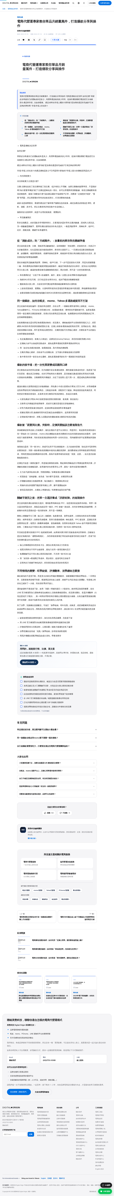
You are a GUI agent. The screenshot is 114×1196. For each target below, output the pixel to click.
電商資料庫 (98, 1139)
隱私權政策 (93, 1191)
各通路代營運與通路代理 (45, 1132)
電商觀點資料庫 (64, 3)
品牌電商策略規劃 (43, 1122)
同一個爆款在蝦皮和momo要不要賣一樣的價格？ (37, 738)
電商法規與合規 (100, 1145)
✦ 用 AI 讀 (55, 40)
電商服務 (34, 3)
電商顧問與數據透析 (43, 1118)
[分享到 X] (34, 40)
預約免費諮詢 (99, 1162)
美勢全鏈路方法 (81, 1125)
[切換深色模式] (84, 3)
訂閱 (30, 1134)
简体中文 (62, 1178)
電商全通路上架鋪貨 (43, 1125)
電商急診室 (98, 1118)
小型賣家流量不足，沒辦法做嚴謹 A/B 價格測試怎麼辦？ (57, 763)
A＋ (75, 40)
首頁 (3, 9)
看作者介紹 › (32, 838)
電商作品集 (79, 1115)
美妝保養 (25, 899)
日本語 (49, 1178)
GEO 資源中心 (80, 1145)
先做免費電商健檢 (42, 1092)
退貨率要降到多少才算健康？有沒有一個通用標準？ (57, 786)
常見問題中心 (99, 1159)
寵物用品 (45, 899)
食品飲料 (54, 899)
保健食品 (35, 899)
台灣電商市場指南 (101, 1132)
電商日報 (79, 1149)
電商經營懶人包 (100, 1128)
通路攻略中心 (80, 1139)
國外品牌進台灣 (62, 1125)
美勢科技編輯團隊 (23, 31)
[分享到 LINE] (23, 40)
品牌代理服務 (61, 1118)
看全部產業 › (65, 899)
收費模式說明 (80, 1122)
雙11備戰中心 (80, 1152)
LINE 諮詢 (92, 3)
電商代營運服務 (42, 1115)
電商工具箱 (98, 1112)
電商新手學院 (99, 1115)
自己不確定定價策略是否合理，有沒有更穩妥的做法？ (57, 778)
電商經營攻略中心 (81, 1142)
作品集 (53, 3)
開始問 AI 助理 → (29, 662)
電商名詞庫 (98, 1152)
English (43, 1178)
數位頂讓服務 (61, 1115)
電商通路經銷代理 (43, 1112)
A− (70, 40)
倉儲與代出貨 (41, 1128)
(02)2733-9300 (7, 1122)
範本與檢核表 (99, 1135)
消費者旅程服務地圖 (82, 1128)
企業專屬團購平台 (62, 1132)
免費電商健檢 (105, 3)
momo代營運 (38, 890)
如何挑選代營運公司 (101, 1142)
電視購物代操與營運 (63, 1122)
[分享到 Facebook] (29, 40)
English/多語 (99, 1169)
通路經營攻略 (80, 1135)
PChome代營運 (64, 890)
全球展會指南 (99, 1149)
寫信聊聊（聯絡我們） (19, 1092)
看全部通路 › (77, 890)
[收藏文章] (45, 40)
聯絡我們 (5, 1125)
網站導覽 (98, 1165)
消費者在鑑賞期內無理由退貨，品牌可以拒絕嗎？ (57, 794)
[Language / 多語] (78, 3)
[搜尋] (73, 3)
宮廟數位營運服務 (62, 1135)
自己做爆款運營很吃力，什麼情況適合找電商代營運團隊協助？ (43, 746)
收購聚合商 (44, 3)
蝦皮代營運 (26, 890)
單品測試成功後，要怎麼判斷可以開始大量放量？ (37, 729)
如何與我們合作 (81, 1118)
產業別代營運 (41, 1135)
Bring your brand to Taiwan (30, 1178)
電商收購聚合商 (62, 1112)
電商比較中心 (99, 1155)
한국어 (55, 1178)
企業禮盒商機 (80, 1155)
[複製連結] (39, 40)
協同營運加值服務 (62, 1128)
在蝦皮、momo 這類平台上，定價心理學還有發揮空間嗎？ (57, 771)
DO (23, 830)
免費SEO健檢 (99, 1122)
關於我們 (24, 3)
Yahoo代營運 (50, 890)
